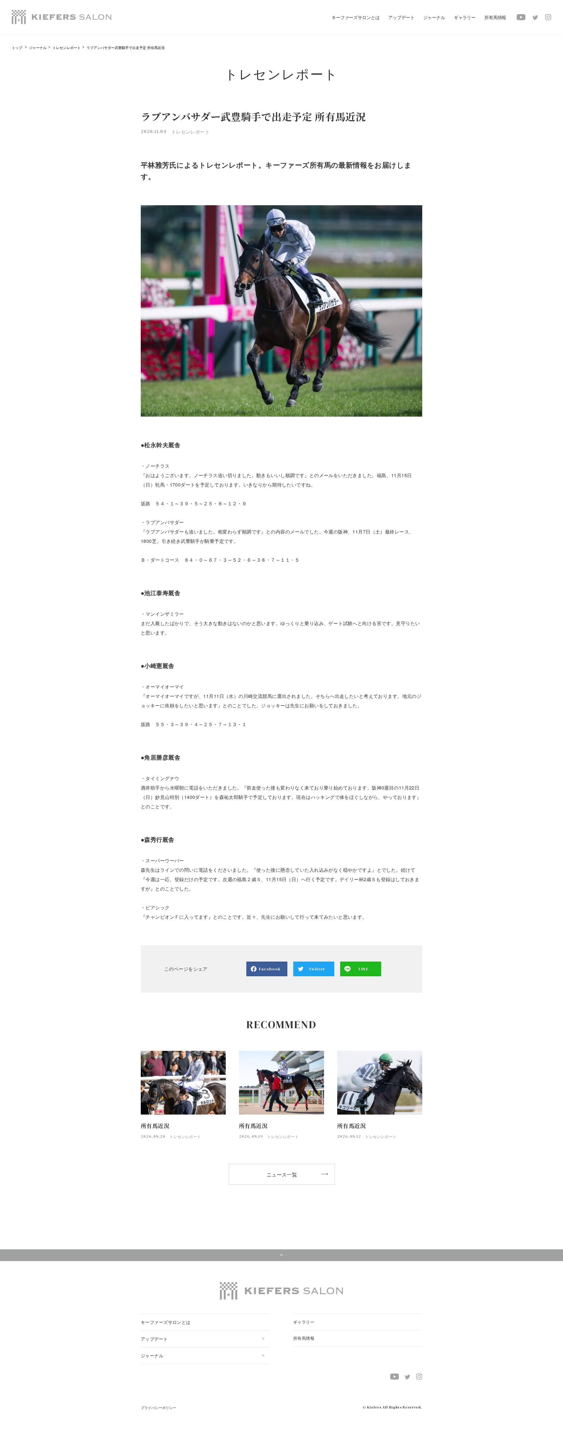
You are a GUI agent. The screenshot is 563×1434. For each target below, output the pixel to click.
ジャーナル (38, 47)
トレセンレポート (66, 47)
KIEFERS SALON (61, 17)
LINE (363, 969)
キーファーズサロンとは (355, 17)
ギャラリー (465, 17)
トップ (17, 47)
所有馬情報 (495, 17)
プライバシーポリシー (158, 1407)
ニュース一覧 (282, 1174)
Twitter (316, 969)
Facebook (270, 969)
